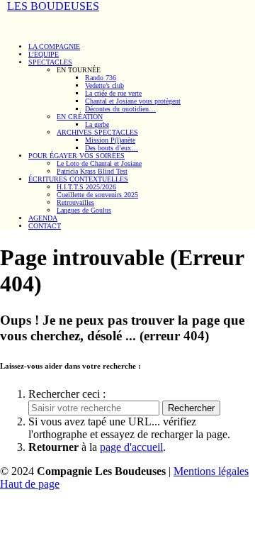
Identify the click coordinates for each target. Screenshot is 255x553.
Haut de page (30, 484)
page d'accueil (131, 447)
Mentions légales (211, 471)
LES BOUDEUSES (53, 6)
